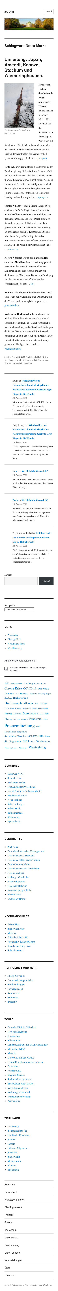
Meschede (29, 713)
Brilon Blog (13, 924)
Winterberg (37, 746)
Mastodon (9, 1275)
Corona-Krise (13, 688)
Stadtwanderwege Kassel (20, 1079)
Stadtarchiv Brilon (16, 898)
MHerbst (12, 933)
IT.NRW (43, 703)
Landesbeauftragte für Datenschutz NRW (28, 1044)
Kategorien (9, 605)
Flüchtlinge (24, 693)
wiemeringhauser (12, 348)
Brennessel (10, 1192)
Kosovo (7, 363)
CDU (43, 683)
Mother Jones (14, 1161)
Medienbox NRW (16, 1048)
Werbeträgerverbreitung (19, 1096)
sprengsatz (43, 197)
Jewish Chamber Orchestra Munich (25, 791)
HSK (36, 703)
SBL (41, 736)
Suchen (8, 574)
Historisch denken (16, 881)
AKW (34, 359)
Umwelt (18, 359)
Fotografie (33, 693)
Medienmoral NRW (17, 795)
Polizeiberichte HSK (18, 937)
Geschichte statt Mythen (19, 864)
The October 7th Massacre (20, 1083)
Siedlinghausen (12, 741)
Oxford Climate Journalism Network (25, 1061)
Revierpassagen (15, 988)
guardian (12, 1139)
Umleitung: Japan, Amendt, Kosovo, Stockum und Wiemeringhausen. (23, 67)
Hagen (48, 693)
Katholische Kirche (30, 708)
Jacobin (11, 1143)
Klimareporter (14, 1040)
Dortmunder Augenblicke (20, 980)
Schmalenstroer (15, 950)
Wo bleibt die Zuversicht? (35, 471)
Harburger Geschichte (18, 877)
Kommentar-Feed (16, 643)
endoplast (42, 158)
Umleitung (8, 359)
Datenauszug (11, 1245)
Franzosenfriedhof (14, 1199)
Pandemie (35, 719)
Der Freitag (13, 1126)
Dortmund (9, 693)
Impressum (10, 1230)
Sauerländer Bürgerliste (15, 731)
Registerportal (14, 1070)
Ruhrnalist (13, 997)
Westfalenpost (43, 741)
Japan (46, 359)
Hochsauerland (20, 697)
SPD (26, 741)
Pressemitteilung (19, 725)
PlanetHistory (14, 894)
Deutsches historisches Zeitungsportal (26, 851)
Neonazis (40, 714)
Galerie (8, 1222)
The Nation (13, 1169)
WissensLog (14, 817)
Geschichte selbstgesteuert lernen (24, 859)
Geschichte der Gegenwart (21, 855)
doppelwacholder (16, 928)
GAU (40, 359)
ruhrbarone (13, 249)
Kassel (18, 708)
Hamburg (8, 698)
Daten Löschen (12, 1252)
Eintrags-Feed (14, 639)
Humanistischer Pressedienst (21, 786)
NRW (47, 714)
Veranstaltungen (13, 1260)
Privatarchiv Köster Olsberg (21, 941)
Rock (38, 726)
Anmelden (13, 634)
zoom (9, 11)
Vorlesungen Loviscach (19, 1092)
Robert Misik (14, 808)
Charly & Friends (16, 975)
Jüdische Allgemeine (18, 1148)
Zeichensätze (14, 1100)
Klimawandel (43, 708)
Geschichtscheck (16, 872)
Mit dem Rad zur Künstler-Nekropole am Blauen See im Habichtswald (31, 537)
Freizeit (8, 1214)
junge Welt (13, 1152)
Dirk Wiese (43, 688)
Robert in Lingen (16, 804)
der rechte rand (15, 778)
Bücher (31, 356)
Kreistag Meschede (12, 713)
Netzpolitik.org (15, 799)
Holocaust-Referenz (17, 885)
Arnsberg (28, 683)
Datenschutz (11, 1237)
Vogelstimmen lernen (18, 1087)
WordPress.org (15, 647)
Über (7, 1268)
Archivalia (13, 846)
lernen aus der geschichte (20, 890)
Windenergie (23, 748)
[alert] (29, 668)
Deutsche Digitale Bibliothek (22, 1027)
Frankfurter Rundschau (19, 1135)
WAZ (32, 741)
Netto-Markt (18, 363)
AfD (6, 683)
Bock (15, 500)
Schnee (47, 736)
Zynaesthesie (14, 821)
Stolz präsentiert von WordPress (38, 1285)
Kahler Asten (9, 708)
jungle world (14, 1156)
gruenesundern (11, 305)
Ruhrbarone (13, 993)
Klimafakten (14, 1035)
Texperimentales (15, 812)
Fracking (41, 693)
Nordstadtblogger (16, 984)
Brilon (37, 683)
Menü (49, 11)
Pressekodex (14, 1066)
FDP (17, 693)
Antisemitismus (16, 683)
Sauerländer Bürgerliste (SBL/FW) (20, 736)
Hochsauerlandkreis (18, 703)
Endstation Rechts (16, 782)
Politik (44, 356)
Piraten (45, 719)
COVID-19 (30, 688)
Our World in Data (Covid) (21, 1057)
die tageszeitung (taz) (18, 1130)
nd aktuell (12, 1165)
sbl (32, 283)
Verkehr (26, 359)
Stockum (28, 363)
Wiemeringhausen (10, 748)
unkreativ (12, 1001)
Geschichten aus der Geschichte (23, 868)
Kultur (37, 356)
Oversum (24, 719)
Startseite (9, 1184)
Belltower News (15, 773)
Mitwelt (11, 1053)
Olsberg (8, 718)
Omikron (16, 719)
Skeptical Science (16, 1074)
